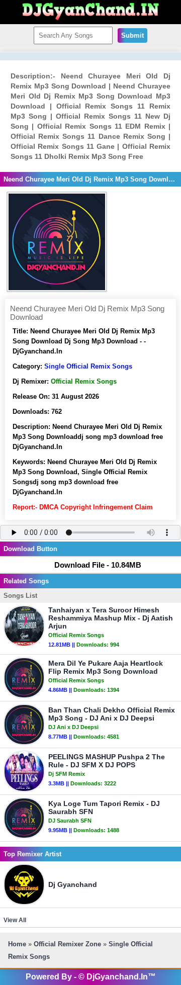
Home (17, 944)
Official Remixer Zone (67, 944)
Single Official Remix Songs (88, 366)
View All (15, 920)
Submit (132, 35)
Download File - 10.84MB (97, 565)
